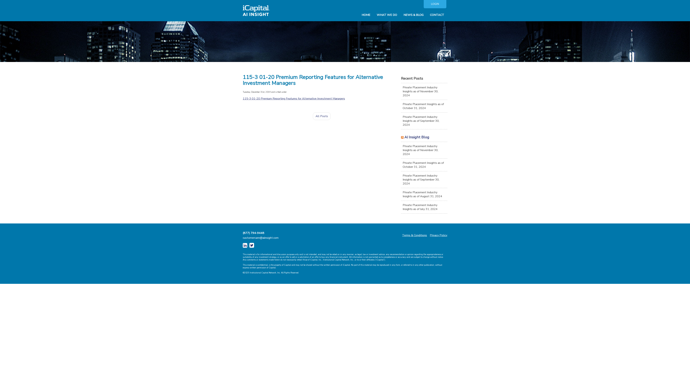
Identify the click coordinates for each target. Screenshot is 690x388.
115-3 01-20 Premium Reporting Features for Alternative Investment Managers (294, 99)
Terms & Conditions (414, 235)
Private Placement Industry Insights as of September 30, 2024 (421, 121)
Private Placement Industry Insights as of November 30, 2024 (420, 91)
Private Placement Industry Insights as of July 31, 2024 (420, 207)
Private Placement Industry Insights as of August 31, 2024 (422, 194)
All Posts (322, 116)
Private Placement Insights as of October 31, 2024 (423, 106)
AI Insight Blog (416, 137)
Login (435, 4)
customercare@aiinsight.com (261, 238)
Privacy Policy (438, 235)
